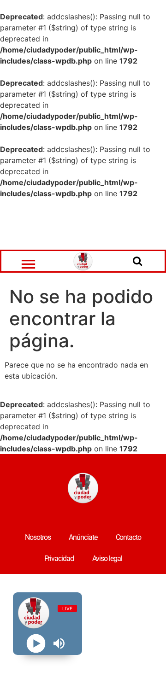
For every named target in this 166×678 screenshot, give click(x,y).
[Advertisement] (83, 224)
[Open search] (137, 261)
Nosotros (37, 537)
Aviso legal (107, 558)
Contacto (128, 537)
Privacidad (59, 558)
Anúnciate (83, 537)
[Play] (35, 643)
